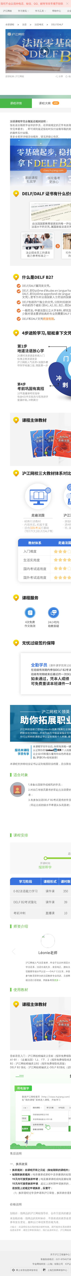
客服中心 (65, 1254)
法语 (24, 24)
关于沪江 (54, 1254)
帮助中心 (56, 10)
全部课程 (9, 24)
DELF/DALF (57, 24)
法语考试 (39, 24)
